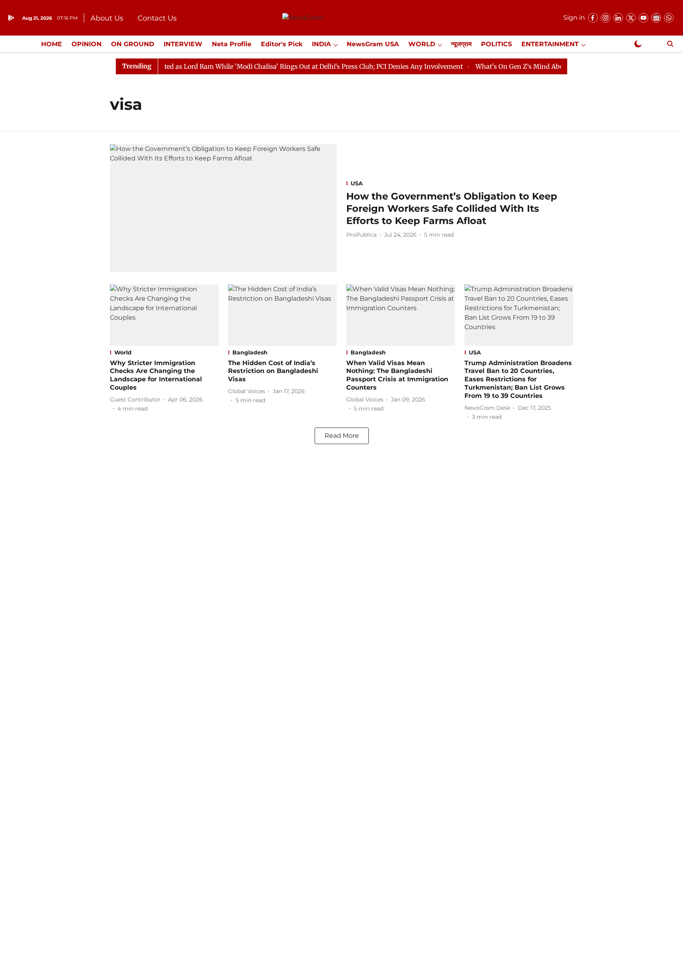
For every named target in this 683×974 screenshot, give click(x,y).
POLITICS (496, 44)
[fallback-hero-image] (223, 208)
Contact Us (157, 18)
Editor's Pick (281, 44)
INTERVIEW (183, 44)
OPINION (87, 44)
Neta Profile (231, 44)
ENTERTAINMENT (550, 44)
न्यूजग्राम (461, 44)
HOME (51, 44)
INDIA (321, 44)
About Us (107, 18)
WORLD (421, 44)
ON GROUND (132, 44)
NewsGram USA (373, 44)
